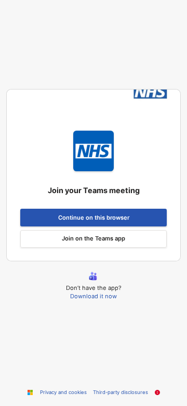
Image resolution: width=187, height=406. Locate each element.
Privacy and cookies (63, 392)
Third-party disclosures (120, 392)
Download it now (93, 296)
